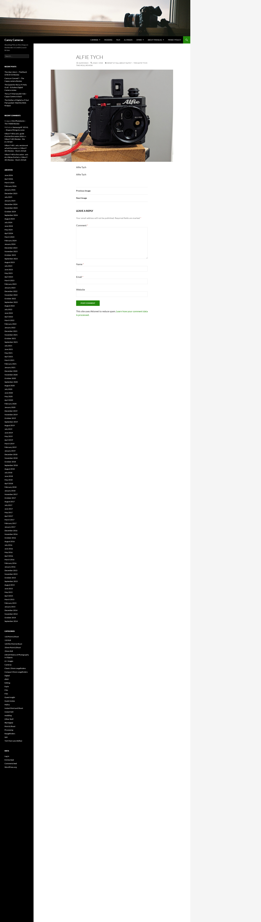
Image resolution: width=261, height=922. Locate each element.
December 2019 (11, 411)
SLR (6, 737)
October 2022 (10, 298)
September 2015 (11, 581)
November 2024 (11, 208)
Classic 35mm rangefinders (15, 668)
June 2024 (9, 226)
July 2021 (8, 346)
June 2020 (9, 393)
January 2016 (10, 567)
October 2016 (10, 538)
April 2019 (9, 440)
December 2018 (11, 454)
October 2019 (10, 418)
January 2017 (10, 527)
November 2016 (11, 534)
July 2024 (8, 222)
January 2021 (10, 367)
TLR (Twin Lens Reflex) (13, 741)
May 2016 (9, 552)
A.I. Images (128, 40)
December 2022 (11, 291)
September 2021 (11, 342)
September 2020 (11, 382)
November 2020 (11, 375)
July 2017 (8, 505)
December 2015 (11, 570)
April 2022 (9, 317)
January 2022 (10, 327)
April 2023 (9, 277)
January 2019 (10, 451)
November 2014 (11, 614)
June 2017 (9, 509)
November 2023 (11, 251)
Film (118, 40)
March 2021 (9, 360)
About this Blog (155, 40)
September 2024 (11, 215)
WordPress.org (11, 767)
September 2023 (11, 259)
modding (108, 40)
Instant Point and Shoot (14, 708)
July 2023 (8, 266)
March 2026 (9, 182)
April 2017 (9, 516)
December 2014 (11, 610)
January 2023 (10, 288)
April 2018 (9, 483)
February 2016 (10, 563)
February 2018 (10, 487)
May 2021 (9, 353)
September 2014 (11, 621)
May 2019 (9, 436)
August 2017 (10, 501)
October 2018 (10, 462)
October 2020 (10, 378)
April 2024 (9, 233)
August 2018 (10, 469)
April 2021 (9, 356)
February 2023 (10, 284)
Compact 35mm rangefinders (16, 672)
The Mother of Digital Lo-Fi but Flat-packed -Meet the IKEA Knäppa (17, 103)
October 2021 (10, 338)
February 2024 (10, 240)
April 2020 (9, 400)
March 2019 (9, 443)
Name (80, 264)
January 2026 (10, 190)
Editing (7, 683)
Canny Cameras (14, 40)
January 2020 (10, 407)
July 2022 (8, 309)
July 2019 (8, 429)
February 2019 (10, 447)
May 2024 (9, 230)
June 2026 (9, 175)
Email (79, 276)
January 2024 (10, 244)
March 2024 (9, 237)
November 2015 (11, 574)
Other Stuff (9, 719)
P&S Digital (9, 723)
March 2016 (9, 559)
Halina (7, 704)
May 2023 (9, 273)
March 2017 (9, 520)
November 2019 (11, 414)
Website (80, 289)
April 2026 (9, 179)
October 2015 (10, 578)
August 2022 (10, 306)
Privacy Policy (174, 40)
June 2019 (9, 433)
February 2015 (10, 603)
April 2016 (9, 556)
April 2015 (9, 596)
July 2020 (8, 389)
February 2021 (10, 364)
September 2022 (11, 302)
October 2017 (10, 498)
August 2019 (10, 425)
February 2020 (10, 404)
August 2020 (10, 385)
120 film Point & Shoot (13, 644)
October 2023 (10, 255)
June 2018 (9, 476)
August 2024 (10, 219)
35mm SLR (9, 651)
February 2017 (10, 523)
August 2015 (10, 585)
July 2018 (8, 472)
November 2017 (11, 494)
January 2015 (10, 607)
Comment (82, 225)
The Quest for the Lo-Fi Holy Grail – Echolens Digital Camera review (16, 87)
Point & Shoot (10, 726)
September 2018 (11, 465)
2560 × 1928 (98, 63)
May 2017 (9, 512)
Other (139, 40)
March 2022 (9, 320)
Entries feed (9, 760)
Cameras (94, 40)
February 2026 (10, 186)
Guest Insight (10, 697)
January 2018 (10, 491)
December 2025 (11, 193)
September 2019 (11, 422)
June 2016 (9, 549)
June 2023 (9, 269)
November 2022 (11, 295)
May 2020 (9, 396)
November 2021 (11, 335)
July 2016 (8, 545)
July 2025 (8, 197)
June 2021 (9, 349)
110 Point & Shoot (12, 636)
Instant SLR (9, 712)
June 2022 (9, 313)
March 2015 (9, 599)
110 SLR (8, 640)
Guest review (10, 701)
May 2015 (9, 592)
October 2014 (10, 617)
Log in (7, 756)
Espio (7, 686)
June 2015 (9, 588)
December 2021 (11, 331)
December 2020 (11, 371)
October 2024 (10, 211)
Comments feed (11, 763)
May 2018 (9, 480)
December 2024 (11, 204)
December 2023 (11, 248)
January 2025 (10, 201)
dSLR (7, 679)
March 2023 (9, 280)
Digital (7, 675)
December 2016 (11, 530)
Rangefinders (10, 733)
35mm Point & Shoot (13, 647)
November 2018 (11, 458)
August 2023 (10, 262)
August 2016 (10, 541)
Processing (9, 730)
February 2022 (10, 324)
